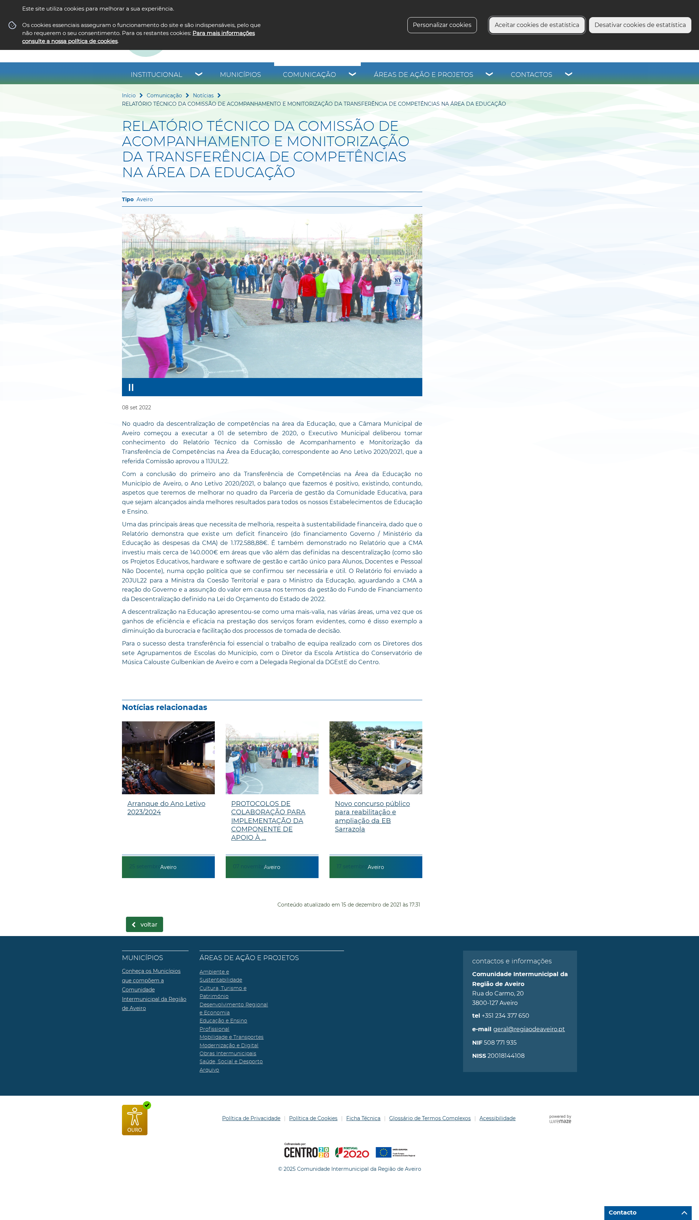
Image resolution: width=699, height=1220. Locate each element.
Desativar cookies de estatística (640, 25)
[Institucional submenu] (199, 75)
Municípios (240, 75)
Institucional (156, 75)
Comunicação (309, 75)
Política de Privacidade (251, 1118)
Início (129, 95)
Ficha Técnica (363, 1118)
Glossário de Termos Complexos (430, 1118)
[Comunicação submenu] (353, 75)
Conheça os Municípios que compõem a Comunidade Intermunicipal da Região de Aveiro (154, 990)
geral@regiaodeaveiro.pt (529, 1029)
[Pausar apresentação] (131, 387)
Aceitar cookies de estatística (537, 25)
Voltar (149, 925)
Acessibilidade (497, 1118)
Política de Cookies (313, 1118)
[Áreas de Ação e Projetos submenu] (490, 75)
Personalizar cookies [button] (442, 25)
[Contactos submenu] (569, 75)
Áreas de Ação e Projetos (423, 75)
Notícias (203, 95)
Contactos (531, 75)
